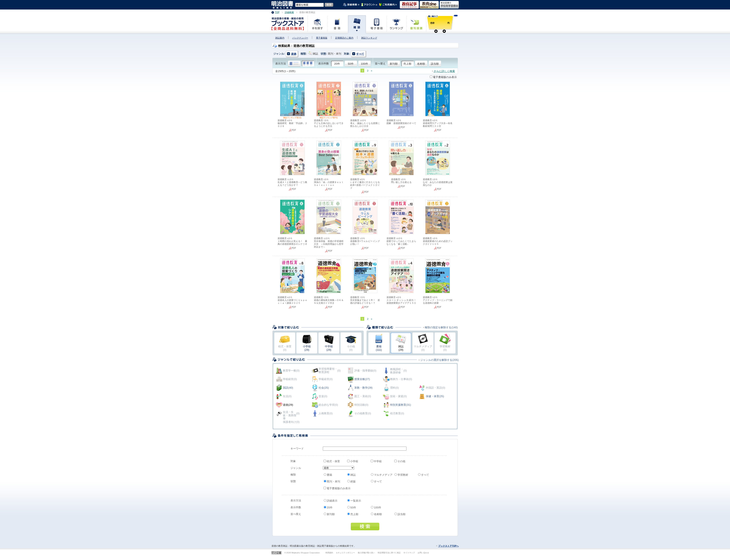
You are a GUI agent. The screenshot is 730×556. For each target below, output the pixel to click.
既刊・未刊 (333, 481)
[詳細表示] (294, 63)
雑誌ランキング (369, 38)
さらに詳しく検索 (444, 71)
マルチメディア (383, 474)
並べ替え (380, 63)
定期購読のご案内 (344, 38)
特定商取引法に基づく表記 (389, 553)
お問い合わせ (423, 553)
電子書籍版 (321, 38)
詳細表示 (332, 500)
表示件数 (323, 63)
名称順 (421, 63)
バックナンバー (300, 38)
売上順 (407, 63)
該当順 (435, 63)
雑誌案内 (279, 38)
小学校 (354, 461)
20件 (337, 63)
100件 (364, 63)
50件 (351, 63)
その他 (401, 461)
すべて (425, 474)
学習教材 (403, 474)
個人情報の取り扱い (366, 553)
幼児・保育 (333, 461)
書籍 (329, 474)
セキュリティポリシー (345, 553)
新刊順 (394, 63)
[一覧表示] (308, 63)
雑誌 (353, 474)
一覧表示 (355, 500)
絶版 (353, 481)
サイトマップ (409, 553)
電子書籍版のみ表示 (445, 77)
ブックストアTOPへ (448, 546)
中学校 (378, 461)
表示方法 (280, 63)
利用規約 (329, 553)
